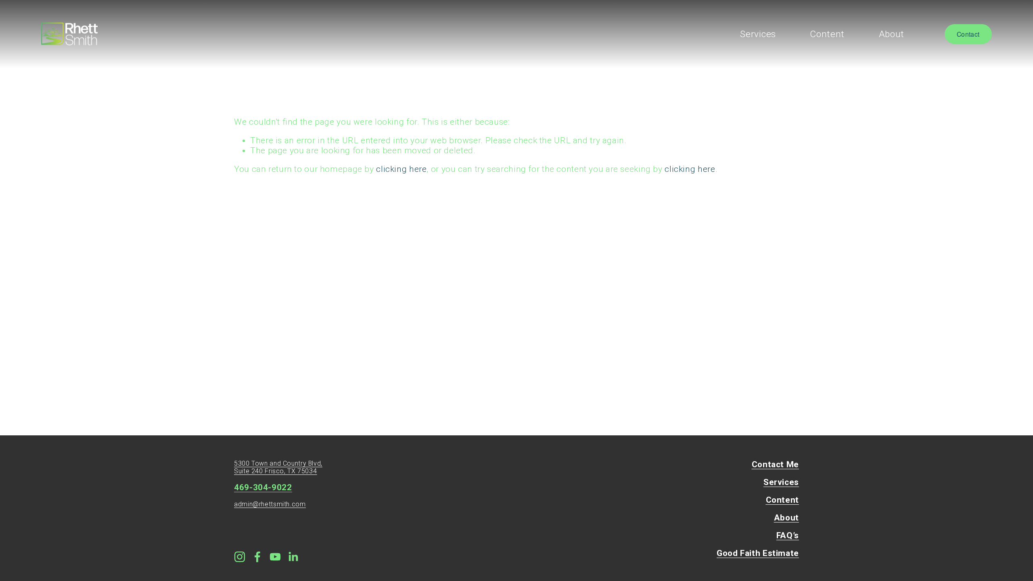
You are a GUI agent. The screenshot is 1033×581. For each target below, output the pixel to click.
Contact (968, 34)
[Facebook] (257, 556)
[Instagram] (239, 556)
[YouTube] (275, 556)
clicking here (401, 169)
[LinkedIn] (293, 556)
